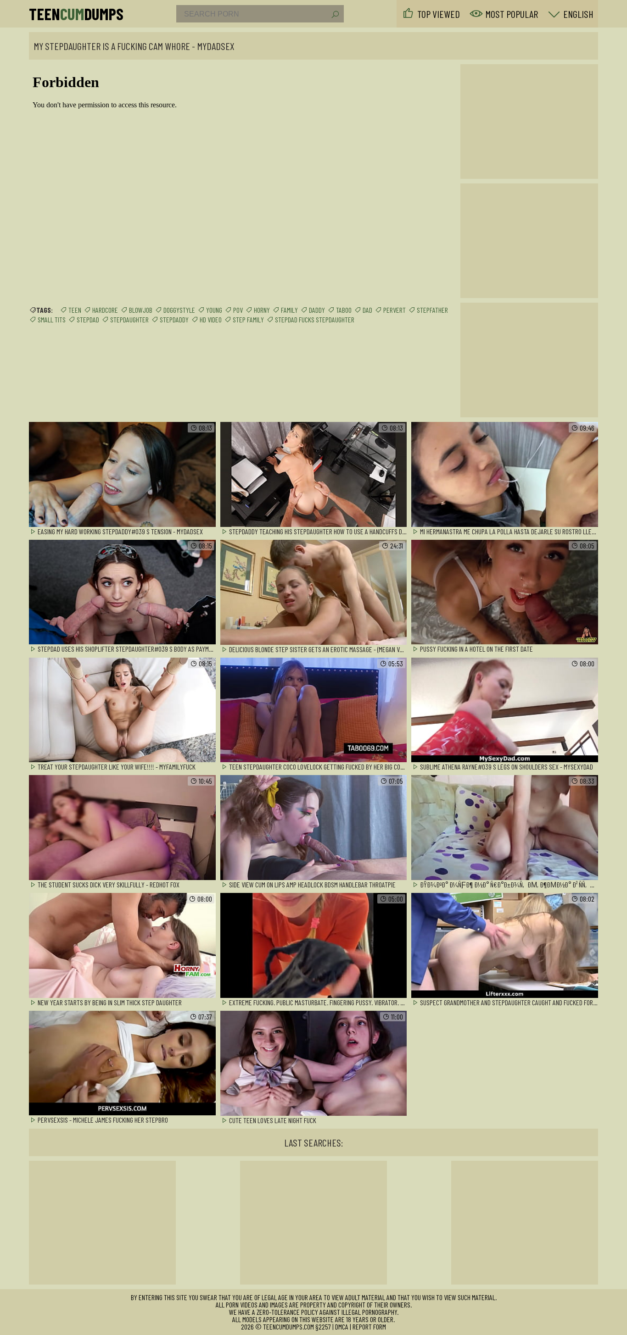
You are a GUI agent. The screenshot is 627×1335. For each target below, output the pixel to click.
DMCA (341, 1326)
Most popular (511, 14)
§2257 (323, 1326)
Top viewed (438, 14)
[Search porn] (334, 15)
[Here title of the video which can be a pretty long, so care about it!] (122, 475)
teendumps (76, 14)
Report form (369, 1326)
